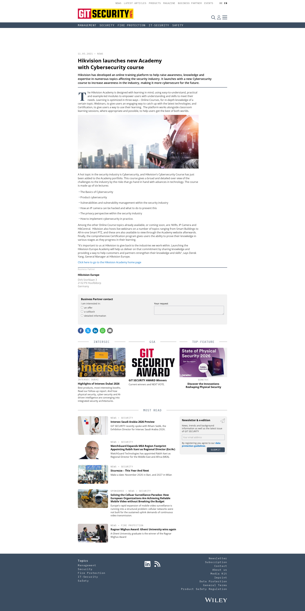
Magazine (169, 3)
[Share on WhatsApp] (102, 330)
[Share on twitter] (88, 330)
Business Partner (190, 3)
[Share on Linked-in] (95, 330)
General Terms (215, 585)
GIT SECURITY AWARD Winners (148, 380)
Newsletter (218, 558)
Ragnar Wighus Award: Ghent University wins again (143, 529)
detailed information (95, 315)
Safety (177, 25)
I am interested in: (91, 303)
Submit (216, 449)
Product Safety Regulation (204, 589)
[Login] (219, 17)
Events (208, 3)
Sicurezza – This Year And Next (130, 470)
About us (219, 569)
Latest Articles (135, 3)
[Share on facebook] (81, 330)
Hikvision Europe (88, 275)
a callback (89, 311)
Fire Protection (132, 25)
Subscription (216, 562)
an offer (88, 307)
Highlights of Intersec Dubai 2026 (98, 383)
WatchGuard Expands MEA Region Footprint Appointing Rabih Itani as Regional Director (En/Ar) (143, 447)
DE (221, 3)
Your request (161, 303)
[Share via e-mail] (110, 330)
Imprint (220, 577)
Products (155, 3)
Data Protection (213, 581)
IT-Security (159, 25)
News (118, 3)
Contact (220, 565)
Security (107, 25)
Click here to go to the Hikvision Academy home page (109, 262)
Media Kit (218, 573)
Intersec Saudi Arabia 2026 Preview (133, 422)
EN (225, 3)
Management (87, 25)
